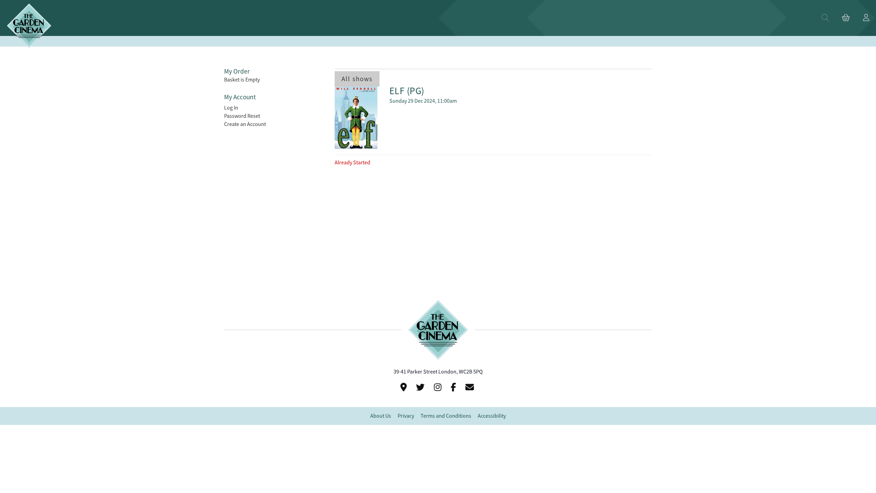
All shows (357, 79)
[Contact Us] (404, 387)
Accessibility (492, 416)
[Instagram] (438, 387)
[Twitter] (421, 387)
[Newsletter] (470, 387)
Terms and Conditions (446, 416)
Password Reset (242, 116)
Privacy (406, 416)
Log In (231, 107)
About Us (380, 416)
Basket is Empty (242, 79)
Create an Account (245, 124)
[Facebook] (454, 387)
